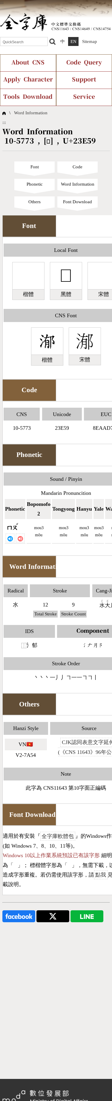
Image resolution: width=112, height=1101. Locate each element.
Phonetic (35, 184)
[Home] (55, 21)
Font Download (77, 201)
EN (73, 41)
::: (2, 2)
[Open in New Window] (18, 915)
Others (34, 201)
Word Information (30, 112)
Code (77, 166)
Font (34, 166)
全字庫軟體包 (58, 836)
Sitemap (89, 41)
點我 (100, 875)
